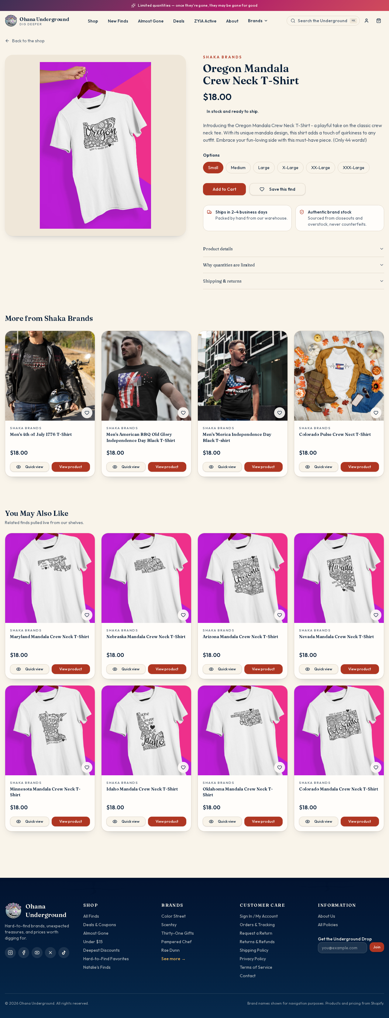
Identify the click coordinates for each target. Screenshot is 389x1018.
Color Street (173, 916)
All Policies (328, 924)
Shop (93, 21)
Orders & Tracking (257, 924)
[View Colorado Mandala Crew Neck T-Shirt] (339, 730)
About (232, 21)
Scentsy (169, 924)
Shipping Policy (254, 950)
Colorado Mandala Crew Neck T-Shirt (338, 789)
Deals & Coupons (99, 924)
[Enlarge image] (95, 145)
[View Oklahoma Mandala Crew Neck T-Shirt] (242, 730)
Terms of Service (256, 967)
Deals (178, 21)
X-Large (290, 167)
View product (70, 466)
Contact (248, 975)
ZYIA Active (205, 21)
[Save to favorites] (86, 412)
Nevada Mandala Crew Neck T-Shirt (336, 636)
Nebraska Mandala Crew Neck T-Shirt (145, 636)
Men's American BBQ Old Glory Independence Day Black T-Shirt (140, 437)
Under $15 (93, 941)
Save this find (282, 189)
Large (264, 167)
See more (173, 958)
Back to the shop (28, 40)
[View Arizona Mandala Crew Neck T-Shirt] (242, 578)
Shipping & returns (222, 281)
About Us (326, 916)
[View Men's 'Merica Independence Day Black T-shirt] (242, 376)
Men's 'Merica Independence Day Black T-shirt (237, 437)
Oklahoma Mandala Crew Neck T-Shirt (238, 791)
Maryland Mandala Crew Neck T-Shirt (49, 636)
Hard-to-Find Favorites (106, 958)
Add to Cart (224, 189)
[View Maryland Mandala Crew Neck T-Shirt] (50, 578)
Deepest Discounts (101, 950)
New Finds (118, 21)
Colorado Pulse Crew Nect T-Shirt (335, 434)
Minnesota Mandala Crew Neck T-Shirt (45, 791)
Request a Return (256, 933)
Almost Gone (151, 21)
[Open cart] (378, 20)
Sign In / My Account (259, 916)
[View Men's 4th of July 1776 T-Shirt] (50, 376)
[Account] (366, 20)
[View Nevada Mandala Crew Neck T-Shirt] (339, 578)
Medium (238, 167)
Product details (218, 249)
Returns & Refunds (257, 941)
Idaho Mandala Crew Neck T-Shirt (142, 789)
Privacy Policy (253, 958)
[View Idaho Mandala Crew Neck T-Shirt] (146, 730)
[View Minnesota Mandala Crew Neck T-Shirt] (50, 730)
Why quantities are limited (229, 265)
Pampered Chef (176, 941)
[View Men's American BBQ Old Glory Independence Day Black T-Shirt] (146, 376)
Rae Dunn (170, 950)
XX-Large (320, 167)
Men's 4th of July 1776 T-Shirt (41, 434)
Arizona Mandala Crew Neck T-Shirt (240, 636)
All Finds (91, 916)
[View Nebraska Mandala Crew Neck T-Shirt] (146, 578)
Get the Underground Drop (345, 939)
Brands (255, 20)
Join (376, 947)
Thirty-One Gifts (177, 933)
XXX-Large (353, 167)
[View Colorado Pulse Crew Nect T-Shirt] (339, 376)
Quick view (34, 466)
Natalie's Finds (97, 967)
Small (213, 167)
